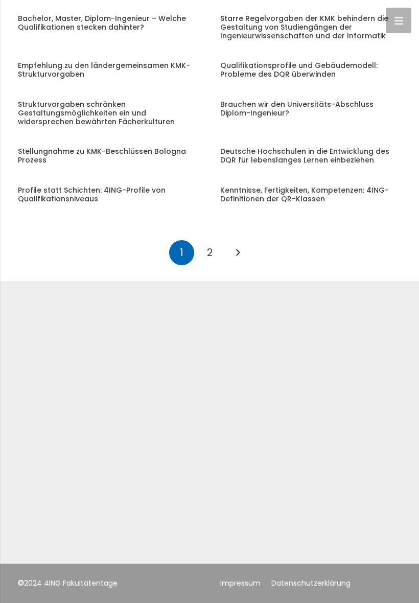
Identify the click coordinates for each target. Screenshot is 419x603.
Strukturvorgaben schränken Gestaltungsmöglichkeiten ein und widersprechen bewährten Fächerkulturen (96, 113)
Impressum (240, 583)
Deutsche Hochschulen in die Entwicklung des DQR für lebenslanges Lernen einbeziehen (304, 155)
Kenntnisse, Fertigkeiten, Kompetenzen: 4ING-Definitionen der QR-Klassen (304, 194)
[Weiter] (237, 252)
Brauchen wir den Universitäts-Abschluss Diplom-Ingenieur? (297, 108)
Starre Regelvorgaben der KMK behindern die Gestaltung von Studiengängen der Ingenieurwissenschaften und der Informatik (304, 27)
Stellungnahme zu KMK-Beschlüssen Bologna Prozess (102, 155)
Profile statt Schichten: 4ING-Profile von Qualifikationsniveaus (92, 194)
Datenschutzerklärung (311, 583)
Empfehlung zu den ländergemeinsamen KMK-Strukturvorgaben (104, 69)
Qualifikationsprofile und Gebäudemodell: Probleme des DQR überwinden (299, 69)
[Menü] (398, 20)
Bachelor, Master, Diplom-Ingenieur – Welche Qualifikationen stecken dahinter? (102, 22)
